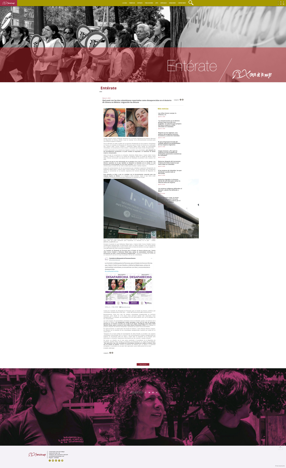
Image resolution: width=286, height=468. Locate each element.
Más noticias (170, 207)
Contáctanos (182, 3)
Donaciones (172, 3)
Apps (156, 3)
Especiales (164, 3)
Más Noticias (143, 364)
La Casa (124, 3)
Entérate (139, 3)
